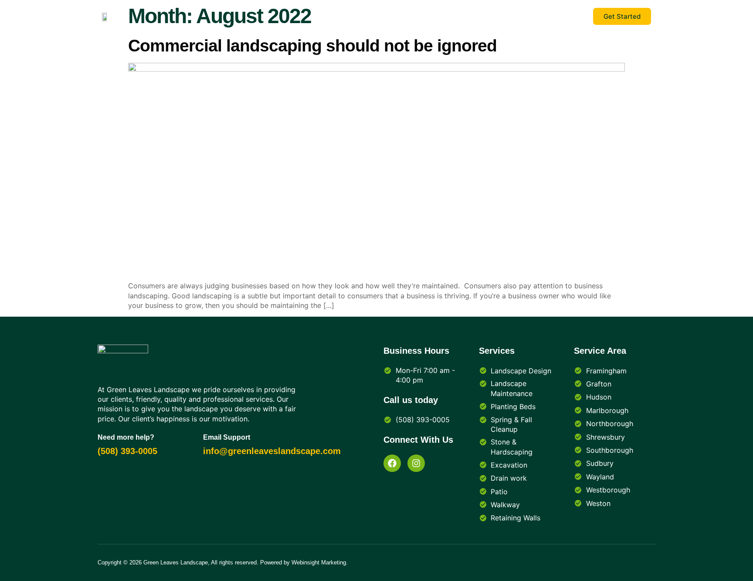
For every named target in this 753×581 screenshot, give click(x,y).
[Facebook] (392, 463)
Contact (454, 16)
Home (530, 16)
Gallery (493, 16)
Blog (371, 16)
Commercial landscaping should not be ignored (312, 45)
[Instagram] (416, 463)
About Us (410, 16)
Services (570, 16)
